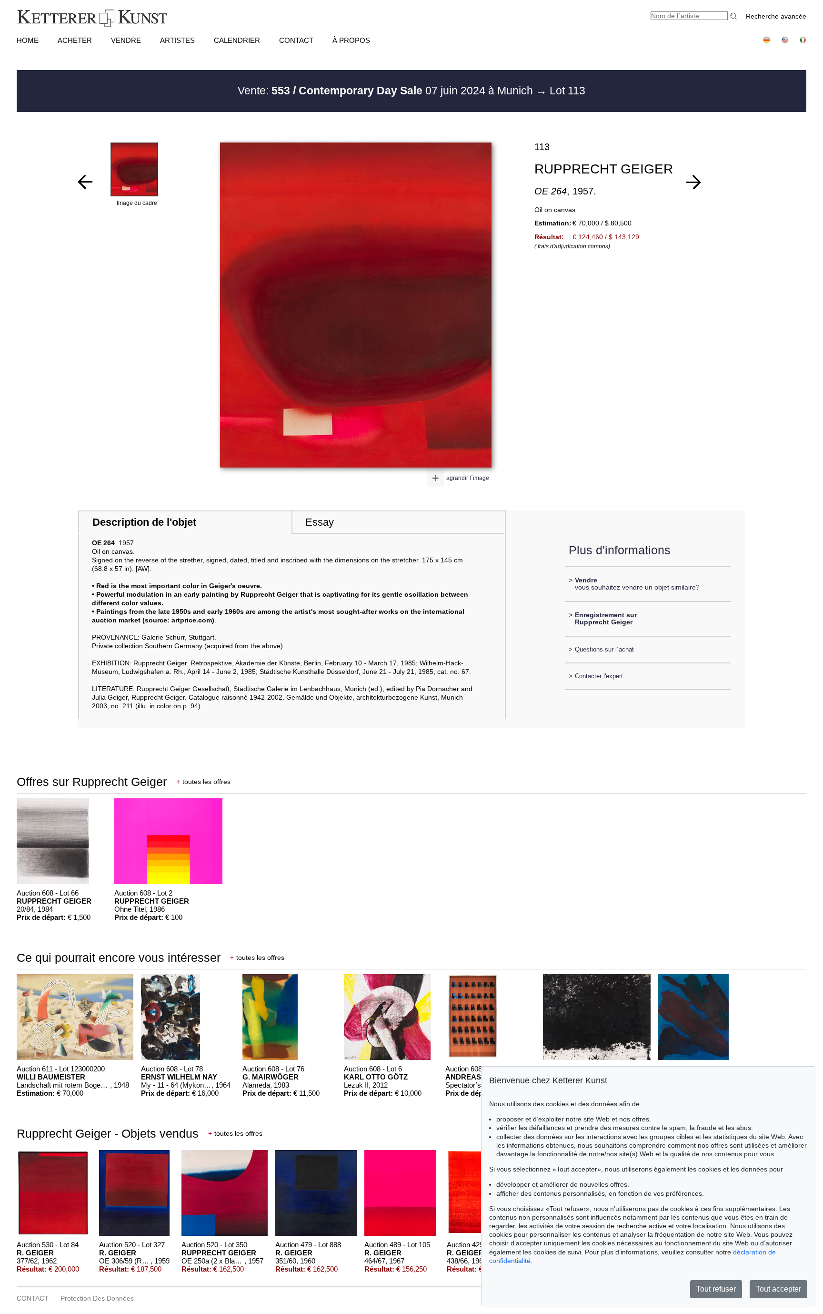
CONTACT (296, 40)
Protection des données (97, 1298)
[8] (693, 182)
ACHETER (75, 40)
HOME (28, 40)
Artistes (177, 40)
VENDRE (126, 40)
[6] (85, 182)
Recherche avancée (776, 16)
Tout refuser (716, 1289)
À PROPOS (351, 40)
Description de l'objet (144, 522)
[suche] (735, 16)
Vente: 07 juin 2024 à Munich (387, 90)
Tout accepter (778, 1289)
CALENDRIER (237, 40)
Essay (319, 522)
